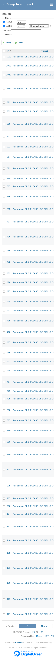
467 (8, 342)
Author (9, 26)
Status (9, 22)
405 (8, 399)
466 (8, 352)
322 (8, 469)
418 (8, 370)
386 (8, 442)
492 (8, 262)
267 (8, 498)
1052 (8, 65)
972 (8, 102)
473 (8, 310)
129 (8, 599)
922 (8, 136)
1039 (8, 75)
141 (8, 526)
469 (8, 321)
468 (8, 332)
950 (8, 124)
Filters (8, 18)
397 (8, 420)
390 (8, 430)
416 (8, 391)
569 (8, 178)
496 (8, 237)
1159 (8, 57)
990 (8, 88)
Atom (41, 636)
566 (8, 196)
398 (8, 410)
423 (8, 361)
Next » (44, 626)
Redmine (19, 643)
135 (8, 553)
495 (8, 250)
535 (8, 209)
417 (8, 382)
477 (8, 291)
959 (8, 111)
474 (8, 301)
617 (8, 157)
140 (8, 540)
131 (8, 568)
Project (44, 51)
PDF (52, 636)
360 (8, 454)
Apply (8, 43)
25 (33, 632)
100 (41, 632)
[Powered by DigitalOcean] (28, 656)
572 (8, 168)
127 (8, 614)
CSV (47, 636)
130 (8, 583)
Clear (20, 43)
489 (8, 273)
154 (8, 514)
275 (8, 485)
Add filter (7, 31)
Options (8, 35)
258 (8, 506)
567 (8, 186)
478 (8, 282)
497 (8, 221)
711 (8, 147)
